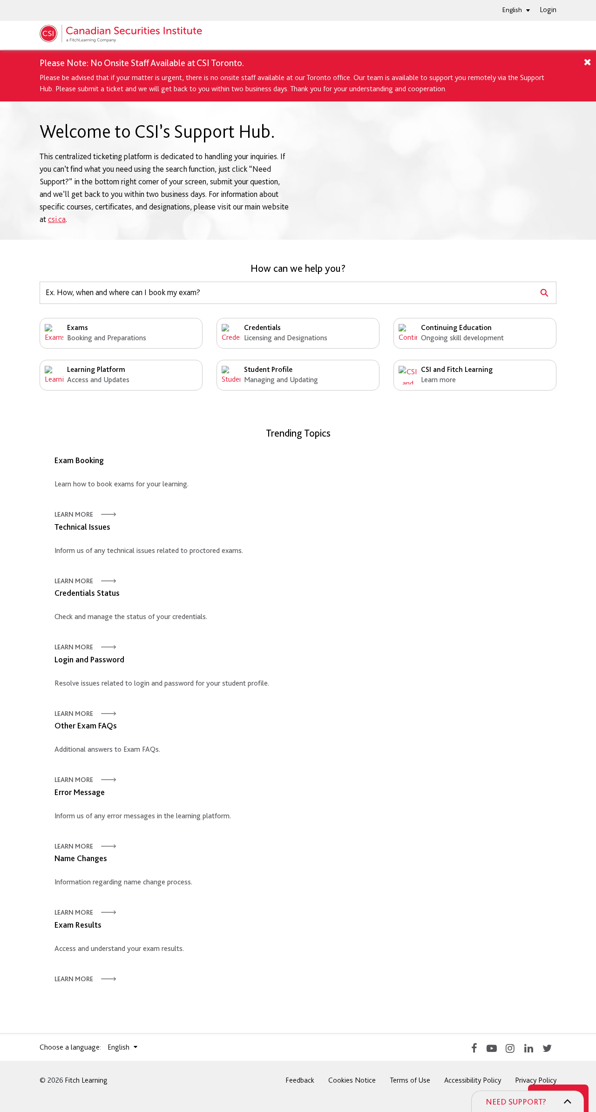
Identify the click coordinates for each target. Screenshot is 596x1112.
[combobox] (286, 292)
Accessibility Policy (472, 1080)
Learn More (73, 514)
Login (548, 9)
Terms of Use (410, 1080)
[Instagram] (510, 1047)
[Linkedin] (528, 1047)
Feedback (299, 1080)
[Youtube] (491, 1047)
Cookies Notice (352, 1080)
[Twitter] (547, 1047)
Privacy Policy (535, 1080)
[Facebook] (472, 1047)
